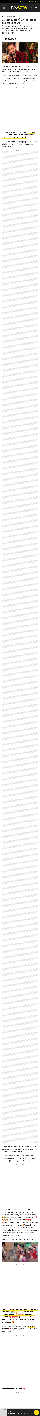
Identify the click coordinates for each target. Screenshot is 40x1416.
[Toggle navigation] (4, 7)
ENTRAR (21, 1)
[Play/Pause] (36, 1412)
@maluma (8, 1222)
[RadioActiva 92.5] (18, 7)
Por (9, 39)
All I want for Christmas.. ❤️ (13, 1388)
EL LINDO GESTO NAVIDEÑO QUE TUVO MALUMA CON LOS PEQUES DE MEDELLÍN (18, 134)
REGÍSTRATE (33, 1)
